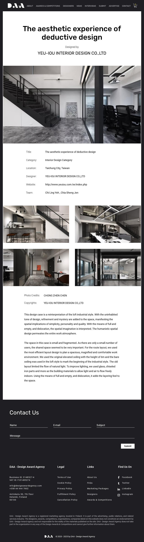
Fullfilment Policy (66, 494)
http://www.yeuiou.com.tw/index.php (66, 184)
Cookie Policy (64, 483)
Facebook (127, 477)
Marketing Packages (98, 488)
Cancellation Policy (67, 500)
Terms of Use (64, 477)
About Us (92, 477)
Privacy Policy (64, 488)
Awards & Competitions (99, 500)
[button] (135, 5)
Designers (92, 494)
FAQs (90, 483)
